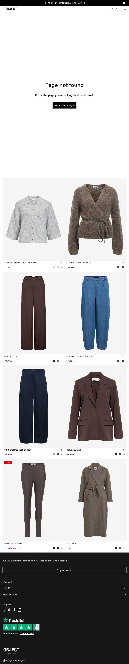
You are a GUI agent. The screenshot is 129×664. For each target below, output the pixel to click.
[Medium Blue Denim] (118, 361)
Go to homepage (64, 105)
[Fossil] (58, 361)
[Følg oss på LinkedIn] (19, 610)
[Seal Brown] (123, 361)
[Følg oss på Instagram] (4, 610)
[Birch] (54, 267)
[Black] (54, 361)
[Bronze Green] (118, 267)
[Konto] (116, 9)
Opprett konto (64, 570)
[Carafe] (123, 267)
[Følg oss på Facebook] (14, 610)
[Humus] (54, 454)
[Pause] (124, 3)
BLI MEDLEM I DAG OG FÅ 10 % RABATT (64, 2)
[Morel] (120, 548)
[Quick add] (61, 262)
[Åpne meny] (124, 8)
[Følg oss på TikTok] (9, 610)
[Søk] (112, 9)
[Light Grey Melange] (58, 267)
